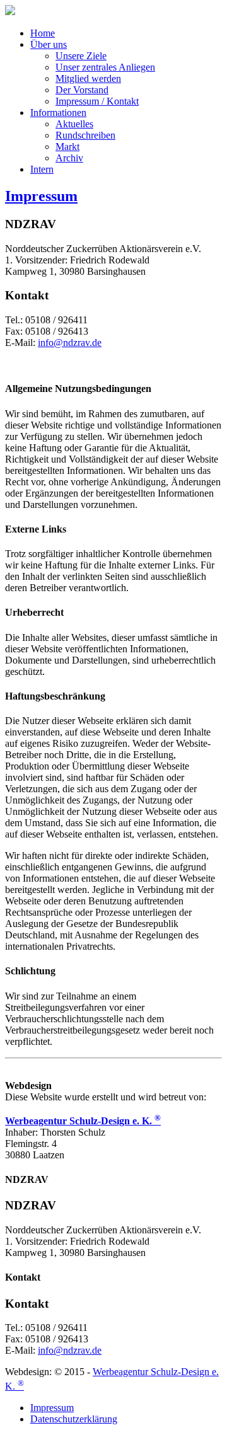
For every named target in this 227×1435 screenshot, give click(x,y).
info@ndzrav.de (70, 342)
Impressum (41, 196)
